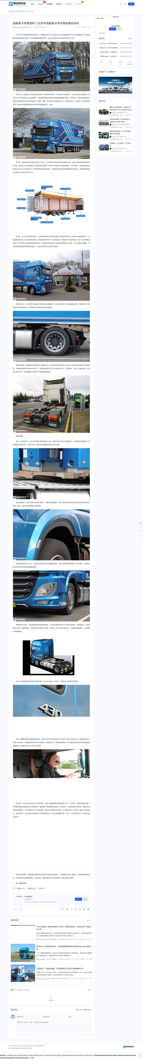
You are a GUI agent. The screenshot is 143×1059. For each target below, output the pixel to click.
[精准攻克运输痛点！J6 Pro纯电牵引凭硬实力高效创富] (104, 135)
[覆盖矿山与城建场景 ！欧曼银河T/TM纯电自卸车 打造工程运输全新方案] (104, 111)
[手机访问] (140, 527)
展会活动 (126, 124)
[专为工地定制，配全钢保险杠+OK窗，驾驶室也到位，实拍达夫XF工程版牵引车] (23, 933)
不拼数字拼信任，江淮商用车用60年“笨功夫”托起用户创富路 (109, 56)
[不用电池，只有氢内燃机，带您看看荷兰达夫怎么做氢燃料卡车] (23, 974)
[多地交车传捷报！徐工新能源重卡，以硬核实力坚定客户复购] (104, 123)
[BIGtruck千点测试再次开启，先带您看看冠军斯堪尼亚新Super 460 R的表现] (23, 953)
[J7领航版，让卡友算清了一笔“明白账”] (104, 147)
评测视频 (49, 4)
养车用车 (25, 11)
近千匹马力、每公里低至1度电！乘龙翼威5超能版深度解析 (109, 43)
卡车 (30, 11)
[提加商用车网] (19, 4)
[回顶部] (140, 535)
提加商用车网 (40, 1046)
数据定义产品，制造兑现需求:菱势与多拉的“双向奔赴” (109, 48)
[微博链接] (140, 523)
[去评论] (140, 531)
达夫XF (86, 304)
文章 (21, 11)
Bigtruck (26, 803)
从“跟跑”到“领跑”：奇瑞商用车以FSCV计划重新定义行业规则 (109, 52)
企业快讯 (121, 112)
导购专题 (59, 4)
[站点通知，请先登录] (125, 4)
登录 (131, 4)
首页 (32, 4)
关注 (78, 899)
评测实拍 (54, 939)
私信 (85, 899)
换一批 (89, 920)
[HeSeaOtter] (19, 899)
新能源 (53, 978)
